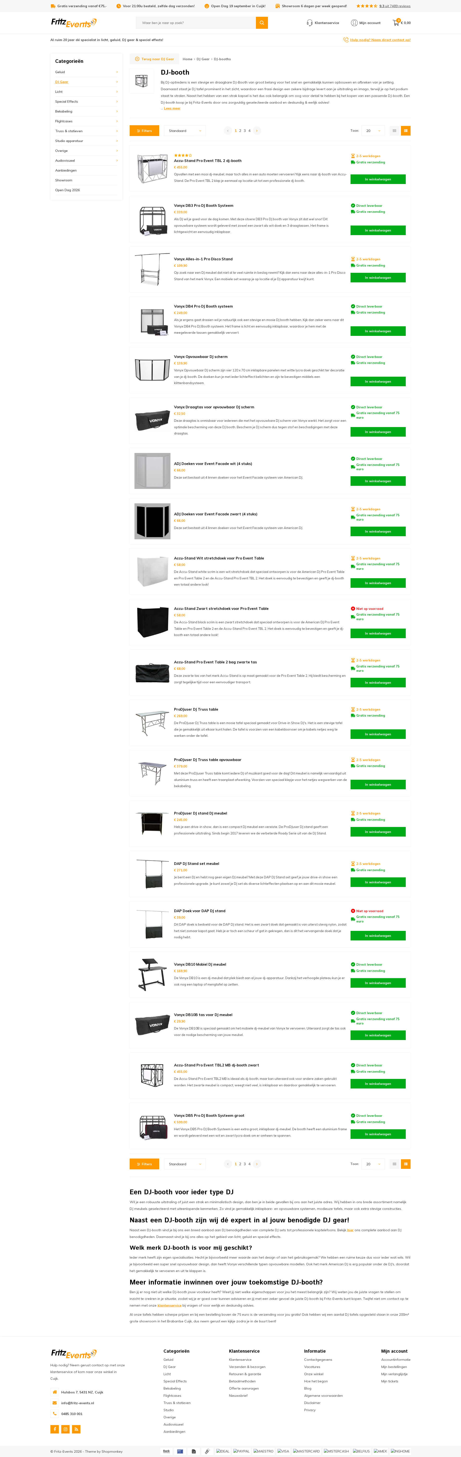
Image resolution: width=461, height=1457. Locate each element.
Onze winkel (313, 1374)
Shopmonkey (112, 1451)
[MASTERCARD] (306, 1451)
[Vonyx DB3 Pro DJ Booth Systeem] (152, 219)
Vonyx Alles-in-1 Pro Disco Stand (203, 259)
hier (350, 1230)
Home (187, 59)
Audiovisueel (65, 160)
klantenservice (170, 1305)
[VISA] (283, 1451)
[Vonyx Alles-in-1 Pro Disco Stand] (152, 269)
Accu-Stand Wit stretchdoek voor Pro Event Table (219, 558)
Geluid (60, 72)
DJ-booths (222, 59)
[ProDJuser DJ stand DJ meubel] (152, 824)
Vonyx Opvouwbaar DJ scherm (201, 356)
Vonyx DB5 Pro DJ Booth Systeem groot (209, 1115)
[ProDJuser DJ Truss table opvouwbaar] (152, 773)
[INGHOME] (400, 1451)
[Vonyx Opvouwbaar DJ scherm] (152, 370)
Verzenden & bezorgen (247, 1367)
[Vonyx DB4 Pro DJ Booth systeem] (152, 320)
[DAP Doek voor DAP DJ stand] (152, 924)
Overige (61, 151)
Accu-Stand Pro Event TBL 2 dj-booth (208, 160)
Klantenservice (240, 1359)
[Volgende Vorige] (257, 130)
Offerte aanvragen (244, 1388)
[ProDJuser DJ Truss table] (152, 723)
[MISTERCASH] (336, 1451)
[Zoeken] (262, 23)
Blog (307, 1388)
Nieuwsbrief (238, 1395)
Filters (147, 131)
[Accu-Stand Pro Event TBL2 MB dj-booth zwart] (152, 1076)
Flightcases (64, 121)
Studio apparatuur (69, 141)
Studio (169, 1410)
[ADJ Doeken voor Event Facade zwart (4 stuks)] (152, 521)
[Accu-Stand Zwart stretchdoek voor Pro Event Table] (152, 622)
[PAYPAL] (241, 1451)
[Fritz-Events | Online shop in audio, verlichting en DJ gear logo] (73, 22)
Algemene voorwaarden (323, 1395)
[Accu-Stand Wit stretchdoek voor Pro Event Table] (152, 572)
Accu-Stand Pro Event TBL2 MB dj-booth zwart (216, 1065)
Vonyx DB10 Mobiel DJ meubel (200, 964)
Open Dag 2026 (67, 190)
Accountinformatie (396, 1359)
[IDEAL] (222, 1451)
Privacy (309, 1410)
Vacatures (312, 1367)
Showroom (63, 180)
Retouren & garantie (245, 1374)
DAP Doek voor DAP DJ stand (199, 911)
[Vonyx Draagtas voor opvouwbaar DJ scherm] (152, 421)
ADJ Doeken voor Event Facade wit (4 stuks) (213, 463)
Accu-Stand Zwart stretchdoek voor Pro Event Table (221, 608)
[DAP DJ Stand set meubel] (152, 874)
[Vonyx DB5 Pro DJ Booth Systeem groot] (152, 1126)
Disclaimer (312, 1403)
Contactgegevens (318, 1359)
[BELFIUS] (361, 1451)
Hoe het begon (316, 1381)
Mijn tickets (389, 1381)
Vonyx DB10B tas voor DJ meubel (203, 1014)
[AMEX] (380, 1451)
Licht (58, 91)
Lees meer (172, 108)
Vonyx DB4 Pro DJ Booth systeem (203, 306)
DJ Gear (61, 82)
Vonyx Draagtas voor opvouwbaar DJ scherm (214, 407)
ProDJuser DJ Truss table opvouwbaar (208, 759)
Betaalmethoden (242, 1381)
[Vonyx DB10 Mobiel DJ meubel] (152, 975)
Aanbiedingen (66, 170)
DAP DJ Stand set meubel (196, 863)
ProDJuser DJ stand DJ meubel (200, 813)
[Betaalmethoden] (166, 1451)
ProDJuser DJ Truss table (196, 709)
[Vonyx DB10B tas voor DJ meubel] (152, 1025)
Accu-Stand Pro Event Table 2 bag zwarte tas (215, 662)
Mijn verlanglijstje (394, 1374)
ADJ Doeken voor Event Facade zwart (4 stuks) (215, 514)
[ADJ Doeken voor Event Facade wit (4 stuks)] (152, 471)
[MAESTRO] (263, 1451)
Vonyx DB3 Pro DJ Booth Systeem (203, 205)
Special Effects (66, 101)
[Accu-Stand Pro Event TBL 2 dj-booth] (152, 169)
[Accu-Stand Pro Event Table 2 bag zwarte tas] (152, 672)
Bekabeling (63, 111)
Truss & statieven (69, 131)
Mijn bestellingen (394, 1367)
